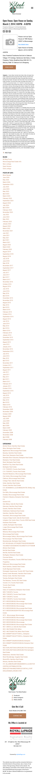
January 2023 (7, 224)
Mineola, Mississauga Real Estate (17, 101)
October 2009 (7, 414)
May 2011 (6, 377)
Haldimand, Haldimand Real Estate (11, 95)
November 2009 (8, 411)
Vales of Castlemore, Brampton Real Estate (22, 120)
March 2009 (6, 428)
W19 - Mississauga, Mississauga (13, 615)
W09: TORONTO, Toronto (10, 597)
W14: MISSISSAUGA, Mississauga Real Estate (17, 608)
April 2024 (6, 207)
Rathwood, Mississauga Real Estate (16, 112)
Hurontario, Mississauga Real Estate (11, 96)
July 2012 (6, 354)
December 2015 (8, 298)
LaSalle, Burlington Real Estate (13, 100)
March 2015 (6, 309)
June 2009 (6, 421)
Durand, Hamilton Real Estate (27, 87)
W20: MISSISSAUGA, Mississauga (22, 130)
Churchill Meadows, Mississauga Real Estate (13, 84)
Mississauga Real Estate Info (12, 161)
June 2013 (6, 344)
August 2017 (7, 270)
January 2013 (7, 347)
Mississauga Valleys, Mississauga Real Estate (16, 103)
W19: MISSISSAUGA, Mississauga (16, 129)
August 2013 (7, 342)
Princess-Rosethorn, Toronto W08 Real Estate (23, 110)
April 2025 (6, 194)
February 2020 (7, 249)
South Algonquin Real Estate (15, 113)
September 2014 (8, 316)
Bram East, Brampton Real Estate (13, 78)
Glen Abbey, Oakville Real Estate (13, 504)
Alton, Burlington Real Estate (11, 448)
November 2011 (8, 363)
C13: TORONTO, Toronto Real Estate (14, 469)
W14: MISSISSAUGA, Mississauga (13, 606)
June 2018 (6, 261)
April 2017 (6, 277)
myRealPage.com (20, 754)
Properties (5, 112)
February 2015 (7, 312)
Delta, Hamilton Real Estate (15, 87)
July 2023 (6, 214)
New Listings (7, 164)
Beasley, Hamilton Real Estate (12, 453)
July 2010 (6, 395)
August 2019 (7, 252)
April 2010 (6, 402)
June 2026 (6, 177)
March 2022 (6, 228)
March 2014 (6, 330)
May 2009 (6, 423)
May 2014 (6, 326)
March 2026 (6, 182)
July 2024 (6, 205)
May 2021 (6, 238)
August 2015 (7, 303)
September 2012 (8, 351)
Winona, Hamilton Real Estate (19, 144)
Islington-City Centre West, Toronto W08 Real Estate (17, 98)
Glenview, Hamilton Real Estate (15, 93)
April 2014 (6, 328)
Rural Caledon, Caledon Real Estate (14, 566)
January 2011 (7, 386)
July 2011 (6, 372)
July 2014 (6, 321)
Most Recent (7, 175)
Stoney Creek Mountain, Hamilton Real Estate (20, 115)
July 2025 (6, 187)
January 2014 (7, 335)
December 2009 (8, 409)
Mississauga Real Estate (10, 534)
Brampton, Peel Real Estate (19, 79)
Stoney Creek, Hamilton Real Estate (14, 576)
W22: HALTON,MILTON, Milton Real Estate (16, 631)
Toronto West (9, 120)
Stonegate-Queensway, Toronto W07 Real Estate (18, 571)
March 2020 (6, 247)
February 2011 (7, 384)
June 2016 (6, 291)
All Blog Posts (7, 159)
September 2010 (8, 391)
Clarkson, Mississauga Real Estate (17, 29)
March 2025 (6, 196)
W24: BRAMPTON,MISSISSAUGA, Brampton (16, 641)
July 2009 (6, 418)
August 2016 (7, 286)
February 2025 (7, 198)
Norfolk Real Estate (7, 109)
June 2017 (6, 275)
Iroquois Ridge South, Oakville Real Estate (16, 518)
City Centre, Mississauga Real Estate (14, 476)
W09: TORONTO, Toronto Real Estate (15, 123)
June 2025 (6, 189)
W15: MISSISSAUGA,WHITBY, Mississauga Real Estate (15, 127)
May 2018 (6, 263)
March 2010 (6, 405)
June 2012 (6, 356)
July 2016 (6, 289)
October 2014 (7, 314)
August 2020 (7, 245)
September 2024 (8, 201)
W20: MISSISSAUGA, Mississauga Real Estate (17, 624)
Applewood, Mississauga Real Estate (14, 76)
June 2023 (6, 217)
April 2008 (6, 437)
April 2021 (6, 240)
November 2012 (8, 349)
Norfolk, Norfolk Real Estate (18, 109)
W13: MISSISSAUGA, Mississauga (13, 601)
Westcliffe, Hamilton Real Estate (13, 659)
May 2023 (6, 219)
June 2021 (6, 235)
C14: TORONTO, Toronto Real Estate (25, 83)
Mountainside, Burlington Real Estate (17, 104)
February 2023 (7, 221)
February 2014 (7, 333)
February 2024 (7, 210)
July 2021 (6, 233)
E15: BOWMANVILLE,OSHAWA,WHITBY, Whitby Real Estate (16, 89)
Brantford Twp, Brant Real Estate (13, 81)
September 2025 (8, 184)
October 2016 (7, 284)
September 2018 (8, 254)
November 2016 (8, 282)
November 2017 (8, 265)
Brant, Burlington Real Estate (11, 462)
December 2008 (8, 432)
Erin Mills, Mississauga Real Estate (14, 492)
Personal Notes (9, 110)
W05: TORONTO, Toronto (10, 592)
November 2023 (8, 212)
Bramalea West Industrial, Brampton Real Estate (18, 457)
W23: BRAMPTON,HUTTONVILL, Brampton (15, 135)
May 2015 (6, 305)
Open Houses (7, 166)
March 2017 (6, 279)
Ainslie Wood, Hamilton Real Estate (16, 75)
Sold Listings (7, 168)
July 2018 (6, 258)
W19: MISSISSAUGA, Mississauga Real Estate (17, 620)
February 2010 (7, 407)
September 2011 (8, 367)
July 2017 (6, 272)
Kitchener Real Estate (9, 522)
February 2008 (7, 439)
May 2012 (6, 358)
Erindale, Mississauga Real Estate (22, 90)
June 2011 (6, 374)
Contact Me (17, 716)
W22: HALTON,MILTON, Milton (13, 134)
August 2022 (7, 226)
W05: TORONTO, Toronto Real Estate (20, 121)
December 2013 (8, 337)
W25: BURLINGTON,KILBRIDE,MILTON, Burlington (24, 140)
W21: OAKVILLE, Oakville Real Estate (14, 627)
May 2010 (6, 400)
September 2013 (8, 340)
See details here (23, 44)
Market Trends (6, 101)
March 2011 (6, 381)
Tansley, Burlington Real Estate (22, 117)
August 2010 (7, 393)
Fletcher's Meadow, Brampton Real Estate (16, 497)
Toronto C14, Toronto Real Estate (21, 118)
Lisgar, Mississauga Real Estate (27, 100)
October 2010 (7, 388)
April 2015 (6, 307)
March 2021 (6, 242)
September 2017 (8, 268)
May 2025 (6, 191)
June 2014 (6, 323)
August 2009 (7, 416)
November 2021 (8, 231)
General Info (22, 92)
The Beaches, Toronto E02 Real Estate (15, 580)
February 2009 (7, 430)
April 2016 (6, 296)
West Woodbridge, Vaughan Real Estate (21, 143)
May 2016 (6, 293)
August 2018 (7, 256)
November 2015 (8, 300)
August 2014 (7, 319)
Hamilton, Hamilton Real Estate (26, 95)
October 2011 (7, 365)
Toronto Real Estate (9, 585)
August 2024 (7, 203)
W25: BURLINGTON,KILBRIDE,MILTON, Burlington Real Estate (16, 141)
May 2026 (6, 180)
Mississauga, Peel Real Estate (12, 539)
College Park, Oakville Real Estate (13, 481)
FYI (18, 92)
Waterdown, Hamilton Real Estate (13, 655)
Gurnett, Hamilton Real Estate (12, 508)
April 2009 (6, 425)
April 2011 (6, 379)
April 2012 (6, 360)
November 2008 (8, 435)
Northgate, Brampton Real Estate (13, 555)
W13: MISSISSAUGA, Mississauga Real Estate (19, 124)
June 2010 (6, 398)
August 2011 (7, 370)
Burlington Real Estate (26, 81)
